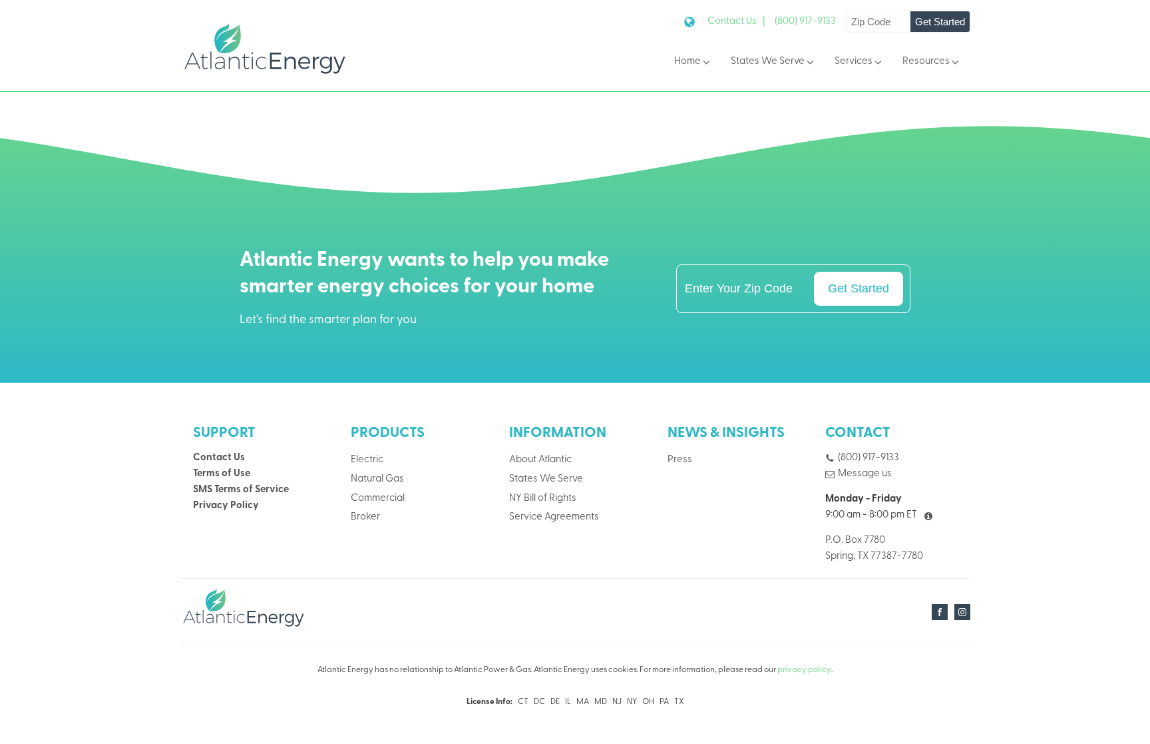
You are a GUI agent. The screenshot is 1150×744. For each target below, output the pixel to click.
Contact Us (219, 458)
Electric (367, 460)
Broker (365, 517)
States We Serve (768, 62)
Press (680, 460)
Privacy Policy (226, 506)
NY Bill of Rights (542, 499)
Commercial (378, 499)
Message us (865, 474)
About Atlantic (540, 460)
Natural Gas (377, 479)
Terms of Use (221, 474)
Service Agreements (554, 517)
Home (687, 62)
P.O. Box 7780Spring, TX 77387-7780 (874, 548)
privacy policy (804, 670)
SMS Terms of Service (241, 490)
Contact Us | (736, 22)
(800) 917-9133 (805, 22)
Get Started (940, 21)
